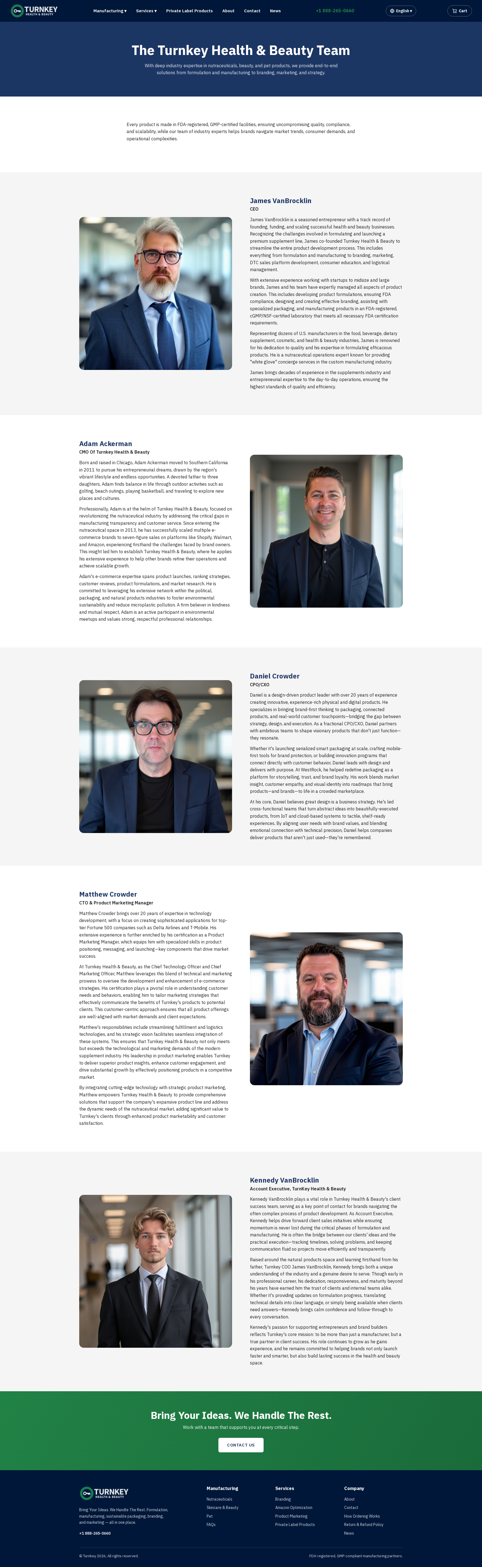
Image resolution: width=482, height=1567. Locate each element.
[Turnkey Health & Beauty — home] (34, 11)
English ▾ (404, 10)
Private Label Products (189, 10)
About (228, 10)
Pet (210, 1516)
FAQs (211, 1524)
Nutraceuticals (219, 1499)
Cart (463, 10)
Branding (283, 1499)
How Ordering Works (362, 1516)
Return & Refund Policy (364, 1524)
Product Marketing (291, 1516)
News (275, 10)
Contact (252, 10)
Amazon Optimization (293, 1507)
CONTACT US (241, 1445)
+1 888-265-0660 (335, 10)
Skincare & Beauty (222, 1507)
